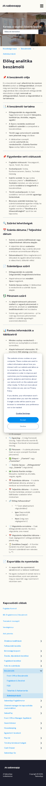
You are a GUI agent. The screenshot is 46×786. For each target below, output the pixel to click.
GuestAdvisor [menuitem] (10, 723)
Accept (23, 420)
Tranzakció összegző (11, 621)
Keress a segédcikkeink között (22, 26)
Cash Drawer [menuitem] (9, 748)
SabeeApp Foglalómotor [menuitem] (14, 700)
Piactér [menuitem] (7, 738)
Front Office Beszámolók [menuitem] (17, 676)
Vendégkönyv (8, 627)
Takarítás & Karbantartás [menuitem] (17, 690)
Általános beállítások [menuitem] (13, 641)
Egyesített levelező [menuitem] (12, 733)
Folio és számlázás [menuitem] (12, 666)
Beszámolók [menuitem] (9, 671)
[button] (41, 641)
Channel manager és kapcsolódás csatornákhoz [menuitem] (18, 706)
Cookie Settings (23, 413)
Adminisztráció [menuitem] (14, 695)
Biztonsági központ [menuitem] (12, 651)
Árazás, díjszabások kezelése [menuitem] (16, 656)
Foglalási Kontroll (10, 608)
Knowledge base (10, 49)
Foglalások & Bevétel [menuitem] (16, 681)
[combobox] (20, 31)
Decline (23, 426)
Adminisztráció (9, 54)
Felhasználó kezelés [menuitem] (12, 646)
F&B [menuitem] (8, 686)
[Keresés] (40, 31)
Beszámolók (26, 49)
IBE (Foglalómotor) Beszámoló (15, 615)
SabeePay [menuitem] (8, 713)
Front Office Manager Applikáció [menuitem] (17, 718)
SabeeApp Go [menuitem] (10, 753)
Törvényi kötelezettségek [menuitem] (15, 743)
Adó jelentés (8, 634)
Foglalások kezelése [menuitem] (12, 661)
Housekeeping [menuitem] (10, 728)
